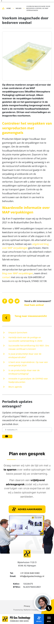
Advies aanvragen (30, 509)
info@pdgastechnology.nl (32, 576)
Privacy (27, 606)
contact (6, 277)
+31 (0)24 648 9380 (30, 573)
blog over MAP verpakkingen (17, 273)
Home (8, 8)
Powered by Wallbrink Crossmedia (27, 610)
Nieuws (18, 8)
